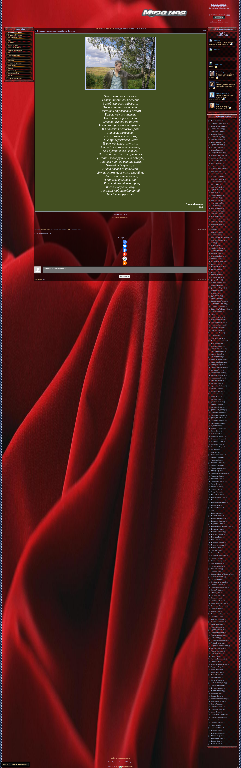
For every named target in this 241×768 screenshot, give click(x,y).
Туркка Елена (215, 656)
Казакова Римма (216, 346)
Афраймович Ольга (218, 158)
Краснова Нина (216, 399)
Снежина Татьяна (217, 600)
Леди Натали (215, 433)
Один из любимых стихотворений (222, 107)
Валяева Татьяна (217, 216)
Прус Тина (214, 539)
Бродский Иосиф (217, 200)
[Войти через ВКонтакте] (125, 246)
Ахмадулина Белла (217, 160)
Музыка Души (215, 489)
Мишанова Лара (216, 476)
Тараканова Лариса (218, 635)
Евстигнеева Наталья (218, 304)
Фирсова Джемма (217, 672)
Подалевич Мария (217, 524)
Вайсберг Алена (216, 213)
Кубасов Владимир (217, 410)
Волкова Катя (215, 245)
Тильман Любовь (217, 651)
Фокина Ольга (45, 229)
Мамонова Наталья (217, 455)
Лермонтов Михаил (217, 436)
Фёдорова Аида (216, 667)
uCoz (117, 766)
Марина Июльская (217, 457)
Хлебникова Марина (218, 683)
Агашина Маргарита (218, 126)
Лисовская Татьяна (217, 439)
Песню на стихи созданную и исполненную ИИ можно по (221, 43)
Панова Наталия (216, 516)
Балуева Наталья (217, 166)
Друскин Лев (215, 293)
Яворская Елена (216, 730)
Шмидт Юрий (215, 725)
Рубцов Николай (216, 563)
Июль (109, 29)
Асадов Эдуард (216, 150)
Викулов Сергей (216, 232)
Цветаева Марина (217, 688)
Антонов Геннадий (217, 147)
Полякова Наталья (217, 532)
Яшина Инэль (215, 744)
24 (114, 29)
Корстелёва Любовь (218, 386)
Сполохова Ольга (217, 616)
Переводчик (224, 8)
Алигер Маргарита (217, 142)
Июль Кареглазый (217, 343)
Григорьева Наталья (218, 266)
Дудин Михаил (216, 296)
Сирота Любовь (216, 590)
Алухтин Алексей (217, 145)
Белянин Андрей (216, 187)
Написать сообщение (218, 5)
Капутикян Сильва (217, 351)
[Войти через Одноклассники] (125, 263)
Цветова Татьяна (217, 691)
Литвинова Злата (217, 441)
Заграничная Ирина (218, 327)
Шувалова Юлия (216, 728)
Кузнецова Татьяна (217, 418)
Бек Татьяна (215, 184)
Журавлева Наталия (218, 319)
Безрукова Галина (217, 182)
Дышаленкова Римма (218, 301)
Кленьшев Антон (216, 370)
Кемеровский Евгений (218, 359)
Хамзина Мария (216, 680)
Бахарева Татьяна (217, 179)
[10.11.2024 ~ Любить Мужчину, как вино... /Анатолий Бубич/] (214, 51)
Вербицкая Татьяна (217, 227)
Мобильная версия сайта (219, 22)
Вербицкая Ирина (217, 224)
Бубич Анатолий (216, 203)
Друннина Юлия (216, 290)
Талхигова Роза (216, 627)
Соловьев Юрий (216, 608)
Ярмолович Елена (217, 738)
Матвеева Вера (216, 460)
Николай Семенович (218, 500)
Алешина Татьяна (217, 139)
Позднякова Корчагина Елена (221, 526)
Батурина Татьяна (217, 176)
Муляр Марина (216, 492)
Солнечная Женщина (218, 606)
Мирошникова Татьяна (219, 473)
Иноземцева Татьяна (218, 341)
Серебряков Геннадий (218, 582)
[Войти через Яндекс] (125, 254)
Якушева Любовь (217, 733)
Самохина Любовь (217, 577)
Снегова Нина (215, 598)
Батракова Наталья (217, 174)
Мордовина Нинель (217, 481)
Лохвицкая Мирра (217, 447)
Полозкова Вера (216, 529)
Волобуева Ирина (217, 248)
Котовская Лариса (217, 391)
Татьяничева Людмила (219, 640)
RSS (228, 15)
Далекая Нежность (217, 282)
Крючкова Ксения (217, 407)
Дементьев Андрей (217, 288)
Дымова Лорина (216, 298)
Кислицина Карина (217, 365)
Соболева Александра (218, 603)
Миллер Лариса (216, 471)
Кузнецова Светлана (218, 415)
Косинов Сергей (216, 388)
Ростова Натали (216, 558)
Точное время (214, 8)
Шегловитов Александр (219, 714)
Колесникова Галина (218, 372)
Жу (212, 314)
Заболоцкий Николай (218, 322)
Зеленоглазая (215, 335)
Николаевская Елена (218, 497)
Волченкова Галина (217, 251)
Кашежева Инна (216, 357)
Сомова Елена (216, 611)
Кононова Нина (216, 383)
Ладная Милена (216, 425)
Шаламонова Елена (218, 709)
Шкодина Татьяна (217, 722)
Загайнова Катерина (218, 325)
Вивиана (214, 229)
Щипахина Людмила (218, 717)
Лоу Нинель (215, 449)
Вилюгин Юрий (216, 235)
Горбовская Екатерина (218, 261)
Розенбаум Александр (218, 555)
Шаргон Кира (215, 712)
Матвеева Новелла (217, 463)
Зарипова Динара (217, 330)
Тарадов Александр (218, 630)
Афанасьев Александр (219, 155)
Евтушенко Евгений (218, 306)
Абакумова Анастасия (218, 123)
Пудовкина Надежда (218, 542)
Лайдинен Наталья (217, 428)
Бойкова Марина (216, 195)
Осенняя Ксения (216, 508)
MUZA (69, 229)
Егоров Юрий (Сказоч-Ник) (220, 309)
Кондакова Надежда (218, 375)
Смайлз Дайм (215, 592)
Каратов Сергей (216, 354)
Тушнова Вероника (217, 659)
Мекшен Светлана (217, 465)
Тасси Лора (215, 638)
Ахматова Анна (216, 163)
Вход (219, 20)
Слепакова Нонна (217, 585)
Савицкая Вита (216, 571)
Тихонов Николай (217, 653)
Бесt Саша (214, 192)
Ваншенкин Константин (219, 219)
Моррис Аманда (216, 486)
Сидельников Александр (219, 587)
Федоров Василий (217, 669)
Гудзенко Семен (216, 274)
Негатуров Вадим (217, 494)
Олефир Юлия (216, 505)
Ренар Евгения (216, 550)
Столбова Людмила (217, 622)
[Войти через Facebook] (125, 250)
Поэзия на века (216, 121)
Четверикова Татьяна (218, 699)
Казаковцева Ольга (217, 349)
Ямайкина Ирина (217, 736)
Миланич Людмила (217, 468)
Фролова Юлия (216, 677)
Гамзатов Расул (216, 253)
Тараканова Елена (217, 632)
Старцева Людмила (217, 619)
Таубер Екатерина (217, 643)
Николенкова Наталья (218, 502)
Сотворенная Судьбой (218, 614)
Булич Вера (215, 205)
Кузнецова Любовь (217, 412)
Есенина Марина (216, 312)
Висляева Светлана (218, 240)
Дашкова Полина (217, 285)
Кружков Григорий (217, 404)
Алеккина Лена (216, 134)
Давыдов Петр (216, 280)
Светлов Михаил (216, 579)
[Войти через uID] (125, 242)
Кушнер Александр (217, 423)
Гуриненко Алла (216, 277)
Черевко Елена (216, 696)
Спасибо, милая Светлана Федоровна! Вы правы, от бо (222, 86)
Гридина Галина (216, 269)
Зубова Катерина (217, 338)
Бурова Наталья (216, 208)
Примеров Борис (217, 537)
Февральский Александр (219, 664)
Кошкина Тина (216, 394)
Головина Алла (216, 258)
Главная (98, 29)
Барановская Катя (217, 171)
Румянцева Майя (217, 566)
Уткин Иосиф (215, 661)
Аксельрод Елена (217, 131)
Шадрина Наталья (217, 706)
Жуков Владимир (217, 317)
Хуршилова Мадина (218, 685)
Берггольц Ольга (216, 190)
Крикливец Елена (217, 402)
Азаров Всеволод (217, 129)
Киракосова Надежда (218, 362)
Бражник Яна (215, 198)
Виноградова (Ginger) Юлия (220, 237)
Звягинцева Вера (217, 333)
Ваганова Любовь (217, 211)
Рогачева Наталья (217, 553)
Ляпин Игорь (215, 452)
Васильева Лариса (217, 221)
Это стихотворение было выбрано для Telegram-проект (221, 75)
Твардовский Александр (219, 645)
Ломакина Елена (216, 444)
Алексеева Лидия (217, 137)
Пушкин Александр (217, 545)
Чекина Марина (216, 693)
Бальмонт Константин (218, 168)
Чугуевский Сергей (217, 701)
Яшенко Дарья (216, 741)
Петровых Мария (217, 534)
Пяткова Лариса (216, 547)
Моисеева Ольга (216, 478)
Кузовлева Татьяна (217, 420)
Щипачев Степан (217, 720)
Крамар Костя (215, 396)
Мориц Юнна (215, 484)
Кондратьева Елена (217, 378)
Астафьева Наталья (218, 152)
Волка (213, 243)
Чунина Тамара (216, 704)
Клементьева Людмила (219, 367)
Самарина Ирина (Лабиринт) (221, 574)
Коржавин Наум (216, 380)
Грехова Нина (215, 264)
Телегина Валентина (218, 648)
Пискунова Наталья (218, 521)
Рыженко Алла (216, 569)
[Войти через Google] (124, 258)
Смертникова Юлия (218, 595)
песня (211, 67)
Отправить (124, 276)
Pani (212, 510)
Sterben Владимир (217, 624)
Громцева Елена (216, 272)
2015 (104, 29)
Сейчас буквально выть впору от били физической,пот (221, 97)
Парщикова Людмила (218, 518)
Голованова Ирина (217, 256)
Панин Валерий (216, 513)
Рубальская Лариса (218, 561)
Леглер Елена (215, 431)
